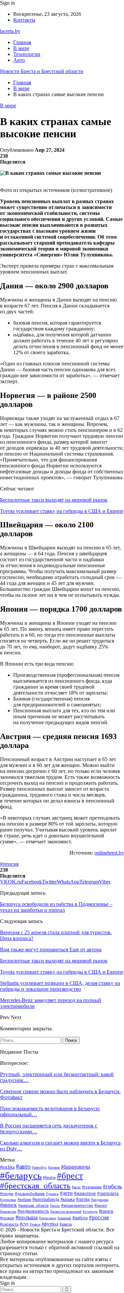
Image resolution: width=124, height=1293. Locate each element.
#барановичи (75, 1167)
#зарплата (108, 1193)
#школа (66, 1224)
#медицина (99, 1199)
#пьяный (64, 1218)
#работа (80, 1217)
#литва (83, 1199)
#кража (68, 1199)
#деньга (52, 1194)
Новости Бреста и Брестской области (41, 71)
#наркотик (8, 1211)
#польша (27, 1217)
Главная (22, 42)
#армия (54, 1167)
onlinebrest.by (109, 853)
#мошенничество (77, 1205)
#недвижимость (33, 1211)
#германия (92, 1186)
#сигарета (9, 1224)
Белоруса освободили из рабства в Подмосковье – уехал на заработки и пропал (56, 907)
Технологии (26, 54)
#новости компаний (65, 1211)
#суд (24, 1224)
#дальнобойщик (30, 1193)
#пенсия (9, 864)
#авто (23, 1166)
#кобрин (24, 1199)
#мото (55, 1205)
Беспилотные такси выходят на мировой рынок (53, 500)
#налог (101, 1205)
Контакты (24, 20)
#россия (99, 1217)
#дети (66, 1193)
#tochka (7, 1167)
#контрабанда (45, 1199)
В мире (21, 48)
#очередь (90, 1211)
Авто (19, 60)
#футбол (50, 1224)
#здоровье (8, 1199)
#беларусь (21, 1175)
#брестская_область (35, 1185)
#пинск (106, 1211)
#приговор (47, 1218)
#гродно (7, 1194)
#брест (70, 1176)
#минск (8, 1205)
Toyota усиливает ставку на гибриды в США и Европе (61, 511)
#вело (76, 1187)
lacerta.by (10, 31)
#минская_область (33, 1205)
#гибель (112, 1186)
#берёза (49, 1177)
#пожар (7, 1218)
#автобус (39, 1167)
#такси (35, 1224)
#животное (85, 1193)
